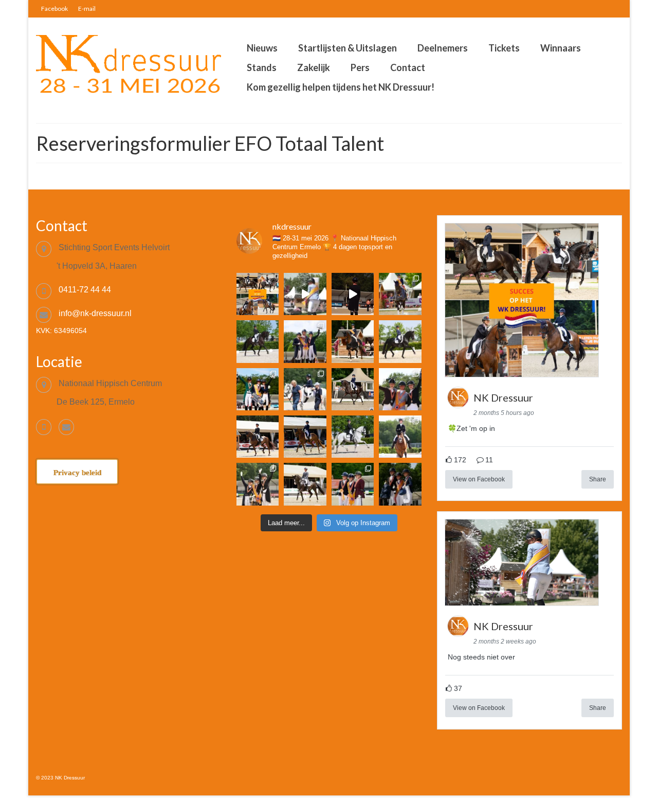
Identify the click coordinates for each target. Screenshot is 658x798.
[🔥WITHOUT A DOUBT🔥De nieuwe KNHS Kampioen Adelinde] (400, 389)
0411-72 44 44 (85, 289)
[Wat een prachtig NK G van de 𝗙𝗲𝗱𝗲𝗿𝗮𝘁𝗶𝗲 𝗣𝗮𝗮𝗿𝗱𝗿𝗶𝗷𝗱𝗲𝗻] (305, 389)
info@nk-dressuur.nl (95, 313)
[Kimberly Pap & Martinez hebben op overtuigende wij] (353, 436)
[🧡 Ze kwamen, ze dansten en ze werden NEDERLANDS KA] (400, 294)
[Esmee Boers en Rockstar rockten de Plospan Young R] (257, 341)
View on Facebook (479, 479)
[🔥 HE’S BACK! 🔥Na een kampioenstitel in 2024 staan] (305, 341)
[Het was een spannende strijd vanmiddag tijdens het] (305, 484)
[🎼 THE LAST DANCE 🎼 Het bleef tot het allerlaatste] (257, 484)
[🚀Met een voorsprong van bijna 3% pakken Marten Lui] (257, 436)
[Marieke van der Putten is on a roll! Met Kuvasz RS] (400, 341)
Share (597, 479)
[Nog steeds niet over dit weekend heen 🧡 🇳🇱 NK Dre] (305, 294)
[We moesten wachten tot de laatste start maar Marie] (353, 389)
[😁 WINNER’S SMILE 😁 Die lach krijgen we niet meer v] (400, 484)
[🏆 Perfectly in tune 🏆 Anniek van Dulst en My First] (257, 389)
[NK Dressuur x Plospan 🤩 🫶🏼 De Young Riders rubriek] (353, 294)
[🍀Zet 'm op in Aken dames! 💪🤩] (257, 294)
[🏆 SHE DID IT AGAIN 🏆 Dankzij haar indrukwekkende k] (353, 484)
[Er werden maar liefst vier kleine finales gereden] (400, 436)
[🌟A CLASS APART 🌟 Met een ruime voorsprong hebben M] (353, 341)
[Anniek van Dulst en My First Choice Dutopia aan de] (305, 436)
